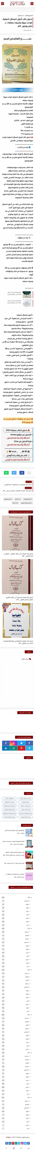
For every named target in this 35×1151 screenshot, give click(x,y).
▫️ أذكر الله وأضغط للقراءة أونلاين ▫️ (17, 460)
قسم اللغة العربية (26, 503)
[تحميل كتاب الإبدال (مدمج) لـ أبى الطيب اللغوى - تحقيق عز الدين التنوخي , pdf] (17, 576)
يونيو (27, 908)
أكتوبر (27, 980)
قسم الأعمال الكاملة (9, 806)
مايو (27, 911)
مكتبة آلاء (8, 1137)
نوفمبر (27, 935)
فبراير (27, 921)
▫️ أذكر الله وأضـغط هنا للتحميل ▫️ (18, 438)
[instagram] (14, 743)
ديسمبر (27, 932)
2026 (28, 897)
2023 (28, 1014)
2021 (28, 1097)
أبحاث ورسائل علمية (25, 798)
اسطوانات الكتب (9, 798)
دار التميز (20, 15)
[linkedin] (6, 748)
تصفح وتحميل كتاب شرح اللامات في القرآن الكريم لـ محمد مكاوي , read (14, 293)
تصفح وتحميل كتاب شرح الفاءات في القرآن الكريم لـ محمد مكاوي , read (14, 302)
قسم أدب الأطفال (9, 802)
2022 (28, 1052)
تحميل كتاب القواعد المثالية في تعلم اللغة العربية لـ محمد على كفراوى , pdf (18, 642)
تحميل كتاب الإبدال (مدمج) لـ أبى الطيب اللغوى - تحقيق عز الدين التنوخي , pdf (19, 598)
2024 (28, 970)
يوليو (27, 904)
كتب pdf (15, 503)
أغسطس (26, 901)
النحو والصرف (28, 15)
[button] (21, 473)
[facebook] (29, 743)
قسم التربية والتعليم (9, 809)
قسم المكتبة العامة (9, 817)
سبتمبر (27, 939)
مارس (27, 918)
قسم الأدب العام (25, 806)
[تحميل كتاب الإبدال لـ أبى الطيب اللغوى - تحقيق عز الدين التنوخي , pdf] (17, 532)
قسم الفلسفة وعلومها (9, 813)
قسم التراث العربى (25, 809)
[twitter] (21, 743)
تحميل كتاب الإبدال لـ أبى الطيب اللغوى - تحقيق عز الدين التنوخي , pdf (18, 555)
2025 (28, 928)
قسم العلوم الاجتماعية (25, 813)
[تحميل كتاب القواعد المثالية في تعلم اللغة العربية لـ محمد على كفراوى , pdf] (17, 620)
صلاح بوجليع (7, 499)
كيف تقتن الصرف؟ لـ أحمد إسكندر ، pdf (14, 863)
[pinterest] (21, 748)
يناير (28, 925)
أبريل (27, 914)
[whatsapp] (14, 748)
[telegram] (29, 748)
